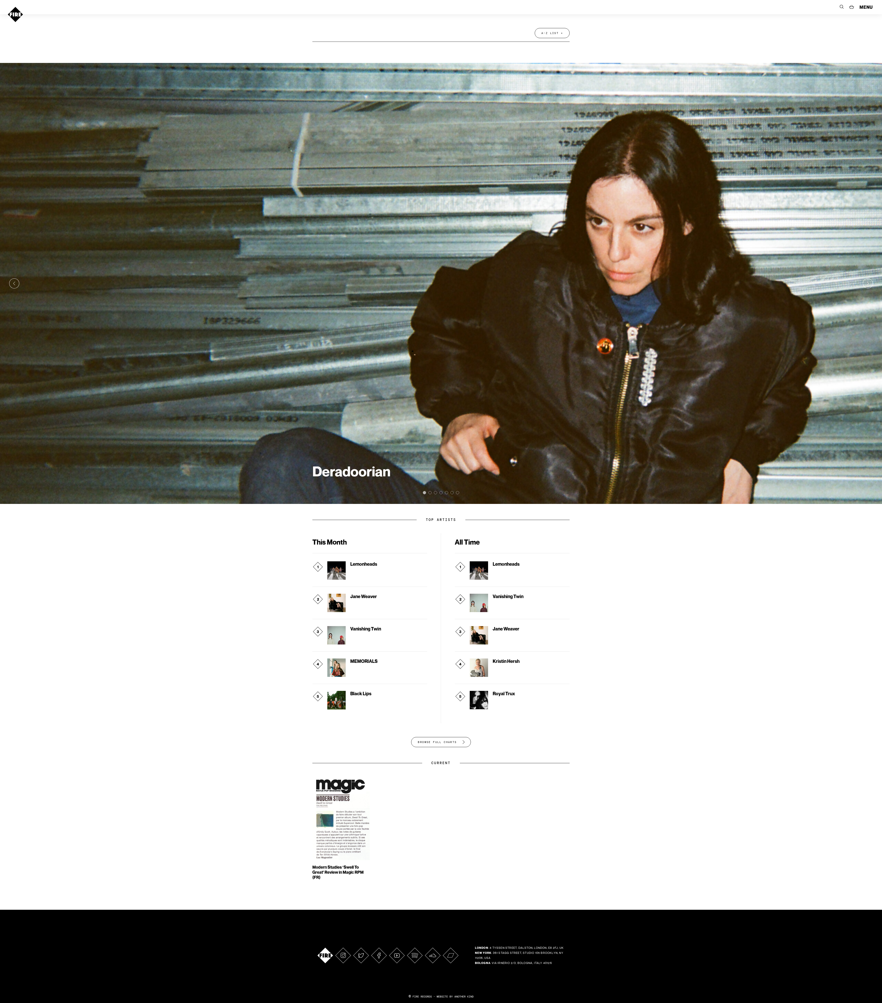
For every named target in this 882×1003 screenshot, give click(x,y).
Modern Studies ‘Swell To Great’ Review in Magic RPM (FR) (338, 872)
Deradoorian (351, 471)
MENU (866, 7)
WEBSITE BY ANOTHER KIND (455, 996)
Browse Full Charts (437, 742)
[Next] (868, 283)
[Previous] (14, 283)
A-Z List (550, 33)
